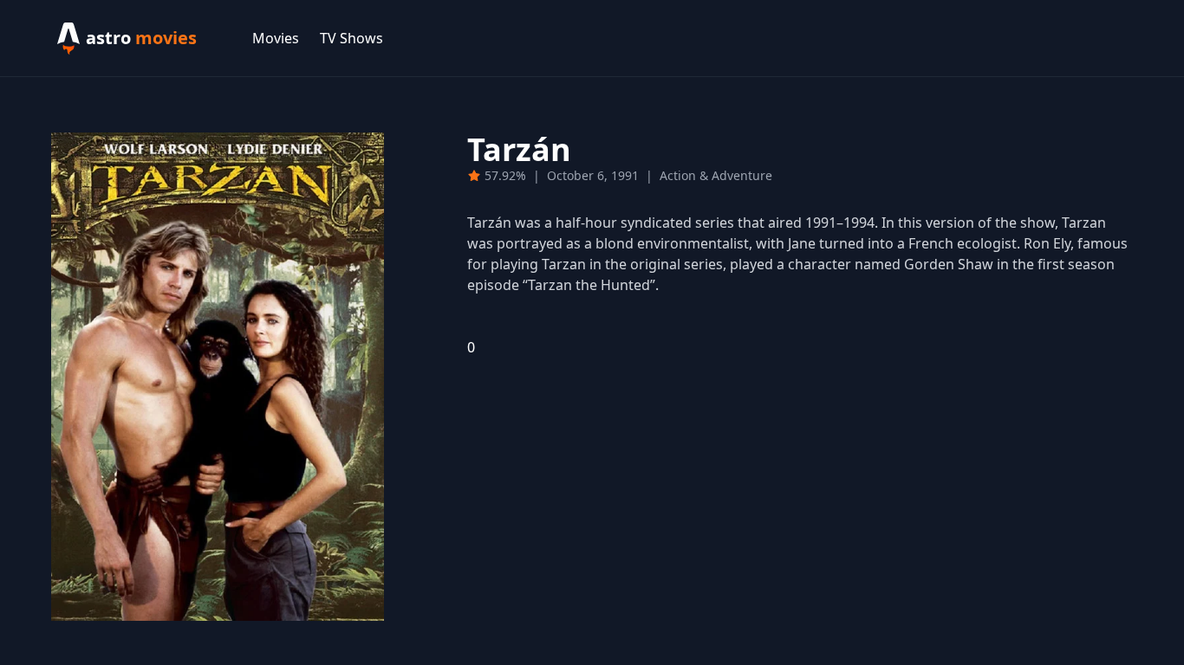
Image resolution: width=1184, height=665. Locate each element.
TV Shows (351, 38)
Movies (275, 38)
